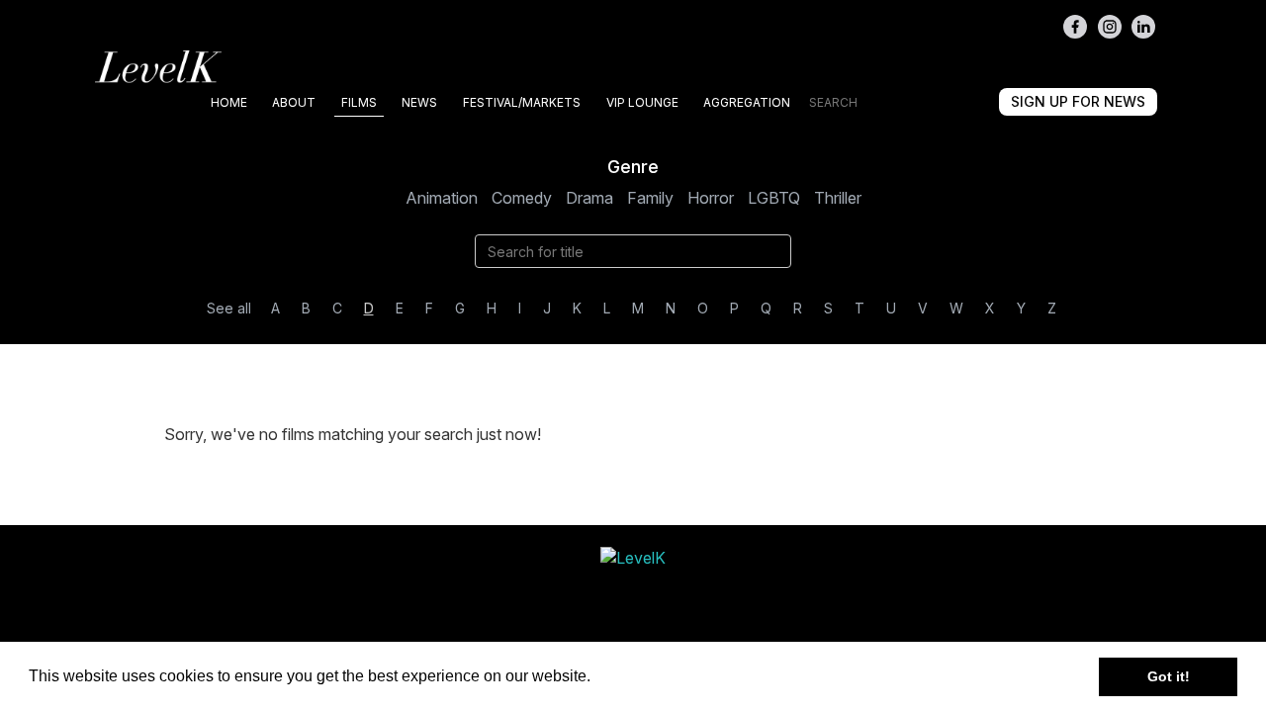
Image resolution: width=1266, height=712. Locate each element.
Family (650, 198)
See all (229, 308)
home (229, 102)
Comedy (522, 198)
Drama (589, 198)
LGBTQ (774, 198)
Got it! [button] (1168, 676)
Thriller (837, 198)
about (294, 102)
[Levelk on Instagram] (1110, 27)
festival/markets (522, 102)
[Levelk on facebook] (1075, 27)
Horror (710, 198)
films (359, 102)
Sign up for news (1078, 101)
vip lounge (642, 102)
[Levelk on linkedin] (1143, 27)
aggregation (746, 102)
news (419, 102)
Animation (442, 198)
